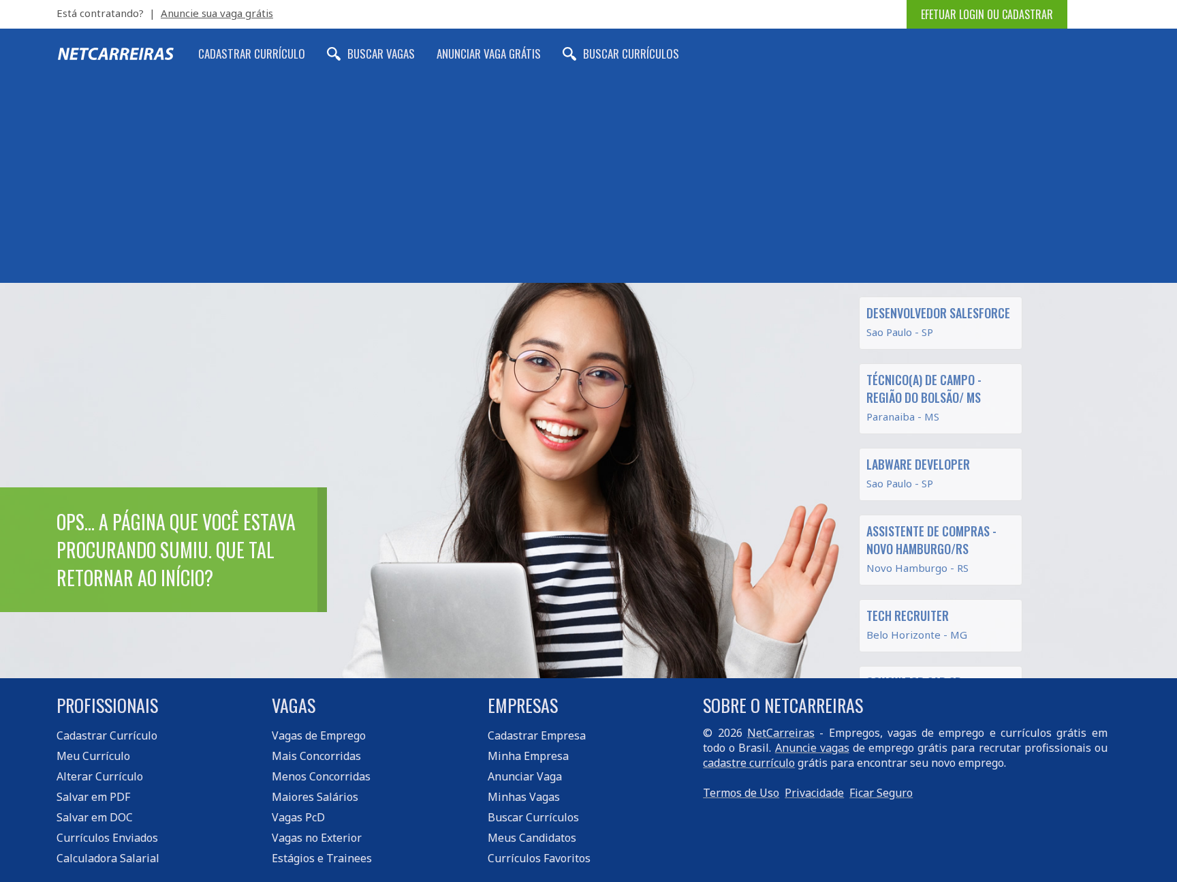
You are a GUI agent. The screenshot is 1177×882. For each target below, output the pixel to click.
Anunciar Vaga (525, 776)
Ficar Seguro (881, 792)
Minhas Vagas (524, 796)
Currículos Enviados (107, 837)
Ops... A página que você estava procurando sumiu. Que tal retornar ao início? (176, 550)
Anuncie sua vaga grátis (217, 13)
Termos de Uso (741, 792)
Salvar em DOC (95, 817)
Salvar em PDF (93, 796)
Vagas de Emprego (319, 735)
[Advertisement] (588, 180)
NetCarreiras (781, 732)
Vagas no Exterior (317, 837)
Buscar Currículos (631, 53)
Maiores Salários (315, 796)
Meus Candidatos (532, 837)
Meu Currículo (93, 755)
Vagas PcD (298, 817)
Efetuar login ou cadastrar (987, 14)
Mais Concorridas (316, 755)
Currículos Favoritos (539, 858)
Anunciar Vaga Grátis (489, 53)
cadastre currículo (749, 762)
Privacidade (814, 792)
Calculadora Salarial (108, 858)
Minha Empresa (528, 755)
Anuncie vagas (812, 747)
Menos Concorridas (321, 776)
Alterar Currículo (100, 776)
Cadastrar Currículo (251, 53)
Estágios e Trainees (322, 858)
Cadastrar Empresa (537, 735)
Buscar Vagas (381, 53)
